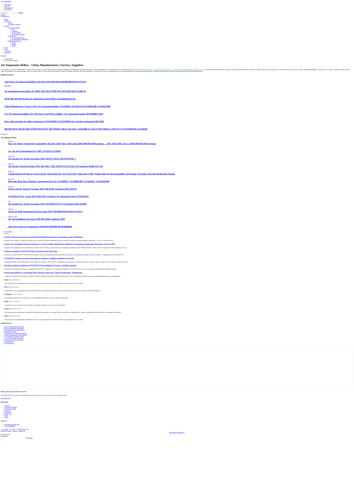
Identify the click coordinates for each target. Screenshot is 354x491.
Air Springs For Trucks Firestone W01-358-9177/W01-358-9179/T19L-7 (42, 159)
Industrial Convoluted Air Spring (14, 340)
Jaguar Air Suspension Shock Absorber (15, 335)
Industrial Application (14, 41)
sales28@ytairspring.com (11, 424)
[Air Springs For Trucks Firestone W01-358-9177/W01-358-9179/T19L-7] (11, 156)
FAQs (6, 49)
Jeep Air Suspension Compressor (14, 328)
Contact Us (7, 51)
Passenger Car (12, 36)
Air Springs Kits (9, 343)
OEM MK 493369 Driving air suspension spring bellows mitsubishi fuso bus (40, 99)
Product (6, 26)
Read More (7, 85)
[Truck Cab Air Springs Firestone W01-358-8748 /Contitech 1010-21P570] (10, 186)
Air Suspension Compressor (20, 39)
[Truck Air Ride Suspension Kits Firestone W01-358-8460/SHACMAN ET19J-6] (11, 209)
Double (14, 44)
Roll (13, 29)
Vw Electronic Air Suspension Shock (15, 333)
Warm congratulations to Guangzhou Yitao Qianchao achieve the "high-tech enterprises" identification (43, 273)
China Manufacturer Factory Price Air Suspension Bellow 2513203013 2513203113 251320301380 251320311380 (57, 106)
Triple (13, 46)
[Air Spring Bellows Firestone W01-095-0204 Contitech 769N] (12, 216)
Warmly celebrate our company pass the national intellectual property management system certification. (43, 237)
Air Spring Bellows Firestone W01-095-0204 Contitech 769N (36, 219)
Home (6, 19)
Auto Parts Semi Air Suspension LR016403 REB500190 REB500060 (40, 226)
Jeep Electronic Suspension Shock (14, 330)
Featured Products (6, 431)
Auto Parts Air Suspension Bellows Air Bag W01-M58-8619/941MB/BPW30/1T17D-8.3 (45, 82)
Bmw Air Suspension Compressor (14, 326)
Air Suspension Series (18, 37)
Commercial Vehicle (14, 28)
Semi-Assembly (16, 33)
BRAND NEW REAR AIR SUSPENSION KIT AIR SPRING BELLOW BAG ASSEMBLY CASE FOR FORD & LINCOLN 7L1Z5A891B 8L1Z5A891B (75, 129)
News (6, 47)
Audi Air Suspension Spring (163, 69)
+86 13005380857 (6, 1)
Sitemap (14, 431)
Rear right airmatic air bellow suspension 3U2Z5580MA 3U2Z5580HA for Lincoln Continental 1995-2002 (54, 121)
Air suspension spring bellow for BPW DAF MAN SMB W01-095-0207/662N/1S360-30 (45, 91)
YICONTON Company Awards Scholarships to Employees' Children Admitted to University (39, 258)
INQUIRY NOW (6, 398)
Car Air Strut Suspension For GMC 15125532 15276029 (34, 151)
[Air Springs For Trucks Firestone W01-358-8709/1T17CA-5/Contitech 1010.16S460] (9, 201)
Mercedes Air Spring (10, 331)
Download (7, 52)
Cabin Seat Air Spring (18, 34)
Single (13, 42)
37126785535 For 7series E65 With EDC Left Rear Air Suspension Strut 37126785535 (48, 196)
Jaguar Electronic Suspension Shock (192, 69)
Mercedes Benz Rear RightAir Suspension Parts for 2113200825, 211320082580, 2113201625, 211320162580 (58, 181)
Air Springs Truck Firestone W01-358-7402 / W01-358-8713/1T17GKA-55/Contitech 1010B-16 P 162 (55, 166)
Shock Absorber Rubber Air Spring (143, 69)
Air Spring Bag (176, 69)
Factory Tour (8, 414)
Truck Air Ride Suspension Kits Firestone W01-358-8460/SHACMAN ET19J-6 (45, 211)
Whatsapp (30, 438)
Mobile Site (21, 431)
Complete (14, 31)
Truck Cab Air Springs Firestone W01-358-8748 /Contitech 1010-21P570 (42, 189)
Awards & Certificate (14, 24)
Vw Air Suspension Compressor (13, 338)
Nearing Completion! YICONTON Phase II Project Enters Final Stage (30, 251)
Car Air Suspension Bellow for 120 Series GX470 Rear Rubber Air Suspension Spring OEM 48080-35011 (53, 114)
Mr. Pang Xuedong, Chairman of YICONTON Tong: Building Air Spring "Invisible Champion (40, 265)
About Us (7, 21)
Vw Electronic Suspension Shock (14, 336)
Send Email (4, 436)
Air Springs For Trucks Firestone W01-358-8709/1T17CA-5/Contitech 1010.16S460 (47, 204)
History (10, 23)
